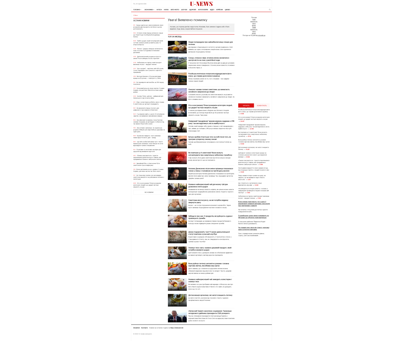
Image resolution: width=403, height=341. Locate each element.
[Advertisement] (254, 69)
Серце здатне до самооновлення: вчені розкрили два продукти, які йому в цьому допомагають (148, 27)
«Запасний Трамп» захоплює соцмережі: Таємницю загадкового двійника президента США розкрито (210, 312)
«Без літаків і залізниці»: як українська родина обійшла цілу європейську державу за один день (149, 130)
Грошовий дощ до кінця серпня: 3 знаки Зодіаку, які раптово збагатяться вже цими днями (148, 90)
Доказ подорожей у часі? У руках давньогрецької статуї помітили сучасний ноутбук (209, 233)
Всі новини (149, 192)
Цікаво (227, 10)
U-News (135, 15)
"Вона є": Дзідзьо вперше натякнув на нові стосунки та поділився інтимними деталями (148, 50)
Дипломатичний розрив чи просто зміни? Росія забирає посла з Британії (147, 57)
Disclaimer (136, 328)
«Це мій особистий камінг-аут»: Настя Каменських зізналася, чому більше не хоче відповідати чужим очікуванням (148, 143)
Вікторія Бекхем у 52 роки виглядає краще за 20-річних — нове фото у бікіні (147, 77)
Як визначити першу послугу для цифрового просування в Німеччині (146, 109)
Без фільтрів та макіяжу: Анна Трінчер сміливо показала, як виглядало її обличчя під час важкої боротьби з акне (148, 122)
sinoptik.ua (261, 35)
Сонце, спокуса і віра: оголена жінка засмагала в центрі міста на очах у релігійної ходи (208, 59)
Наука (166, 10)
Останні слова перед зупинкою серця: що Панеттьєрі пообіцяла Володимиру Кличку (148, 35)
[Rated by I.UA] (138, 338)
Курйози (219, 10)
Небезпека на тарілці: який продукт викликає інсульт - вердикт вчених (147, 63)
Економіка (149, 10)
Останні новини (141, 20)
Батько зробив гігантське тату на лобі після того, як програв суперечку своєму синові (209, 138)
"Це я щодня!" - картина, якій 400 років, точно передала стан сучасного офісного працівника (148, 70)
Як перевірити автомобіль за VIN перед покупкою (148, 83)
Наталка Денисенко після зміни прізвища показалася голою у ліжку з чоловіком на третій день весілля (210, 169)
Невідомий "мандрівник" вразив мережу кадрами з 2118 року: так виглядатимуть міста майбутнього (211, 122)
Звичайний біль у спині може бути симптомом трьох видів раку (146, 164)
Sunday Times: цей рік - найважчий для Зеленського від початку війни (148, 97)
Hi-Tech (159, 10)
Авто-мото (175, 10)
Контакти (144, 328)
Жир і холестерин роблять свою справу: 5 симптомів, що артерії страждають (148, 103)
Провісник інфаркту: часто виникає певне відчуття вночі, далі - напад (147, 137)
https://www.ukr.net (176, 328)
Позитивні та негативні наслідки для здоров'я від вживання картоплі (147, 150)
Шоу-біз (184, 10)
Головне (136, 10)
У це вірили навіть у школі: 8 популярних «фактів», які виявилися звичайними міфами (148, 115)
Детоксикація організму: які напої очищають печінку (210, 295)
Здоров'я (192, 10)
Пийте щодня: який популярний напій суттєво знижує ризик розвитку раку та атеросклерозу (148, 43)
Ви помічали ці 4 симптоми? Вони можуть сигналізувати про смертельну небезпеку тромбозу (210, 154)
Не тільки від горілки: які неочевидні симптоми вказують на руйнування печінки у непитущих (148, 177)
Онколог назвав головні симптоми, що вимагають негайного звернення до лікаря (209, 90)
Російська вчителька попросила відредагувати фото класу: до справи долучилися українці (210, 74)
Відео (212, 10)
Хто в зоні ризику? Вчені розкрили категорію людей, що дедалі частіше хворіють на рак (147, 185)
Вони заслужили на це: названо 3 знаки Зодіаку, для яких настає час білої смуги (148, 170)
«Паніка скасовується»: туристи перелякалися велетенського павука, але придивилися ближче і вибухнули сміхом (147, 157)
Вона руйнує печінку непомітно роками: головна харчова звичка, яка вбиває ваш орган (208, 264)
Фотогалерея (203, 10)
